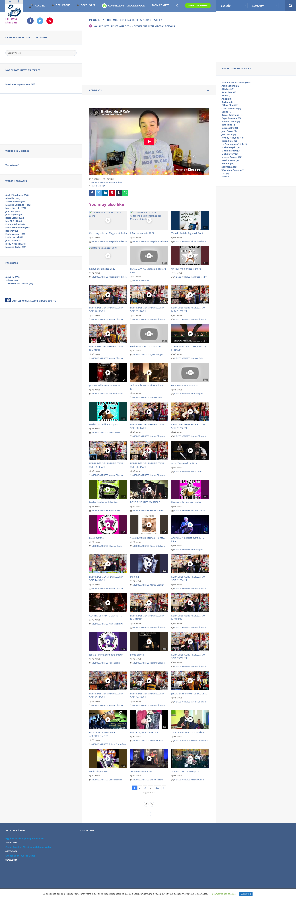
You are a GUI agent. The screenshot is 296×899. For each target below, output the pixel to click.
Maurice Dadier (198, 510)
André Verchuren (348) (17, 195)
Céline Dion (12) (230, 105)
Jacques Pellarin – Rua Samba (104, 385)
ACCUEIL (40, 5)
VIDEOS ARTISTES (100, 182)
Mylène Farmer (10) (232, 157)
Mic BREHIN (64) (14, 221)
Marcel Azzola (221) (15, 208)
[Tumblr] (119, 193)
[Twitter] (99, 193)
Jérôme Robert (115, 182)
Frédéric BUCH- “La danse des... (146, 346)
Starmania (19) (229, 166)
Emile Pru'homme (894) (17, 227)
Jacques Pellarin (116, 393)
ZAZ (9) (225, 173)
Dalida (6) (227, 111)
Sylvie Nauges (156, 354)
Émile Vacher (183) (15, 234)
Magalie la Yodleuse (118, 241)
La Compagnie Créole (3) (234, 144)
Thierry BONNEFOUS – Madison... (189, 732)
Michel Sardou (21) (231, 150)
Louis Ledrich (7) (14, 237)
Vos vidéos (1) (12, 164)
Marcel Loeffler (157, 585)
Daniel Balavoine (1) (232, 114)
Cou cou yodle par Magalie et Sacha (108, 233)
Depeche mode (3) (231, 118)
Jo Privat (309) (12, 211)
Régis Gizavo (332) (15, 217)
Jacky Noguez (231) (15, 243)
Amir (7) (226, 95)
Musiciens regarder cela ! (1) (20, 84)
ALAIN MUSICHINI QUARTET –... (106, 615)
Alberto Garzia (156, 740)
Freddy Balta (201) (15, 224)
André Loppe (197, 393)
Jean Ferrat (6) (229, 131)
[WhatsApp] (125, 193)
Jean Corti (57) (13, 240)
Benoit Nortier (156, 510)
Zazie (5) (226, 176)
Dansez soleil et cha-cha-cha (186, 502)
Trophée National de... (141, 771)
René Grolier (114, 432)
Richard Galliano (198, 241)
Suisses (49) (11, 280)
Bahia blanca (137, 654)
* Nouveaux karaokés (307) (236, 82)
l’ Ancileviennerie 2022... (143, 233)
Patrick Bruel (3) (230, 160)
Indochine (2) (229, 124)
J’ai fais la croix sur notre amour (106, 654)
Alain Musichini (116, 623)
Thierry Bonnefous (117, 744)
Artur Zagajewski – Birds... (185, 463)
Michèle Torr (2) (230, 153)
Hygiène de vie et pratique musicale (24, 838)
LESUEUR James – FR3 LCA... (145, 732)
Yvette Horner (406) (15, 201)
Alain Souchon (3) (231, 85)
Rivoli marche (96, 537)
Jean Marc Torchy (199, 277)
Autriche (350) (12, 277)
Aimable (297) (12, 198)
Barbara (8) (227, 102)
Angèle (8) (227, 98)
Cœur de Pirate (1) (231, 108)
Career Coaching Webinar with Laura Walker (28, 847)
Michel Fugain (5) (231, 147)
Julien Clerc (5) (229, 140)
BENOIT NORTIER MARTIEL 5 (145, 502)
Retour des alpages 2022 (102, 268)
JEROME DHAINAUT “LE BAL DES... (189, 693)
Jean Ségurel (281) (14, 214)
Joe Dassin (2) (229, 134)
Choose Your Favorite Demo (20, 855)
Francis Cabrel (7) (231, 121)
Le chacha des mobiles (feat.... (105, 502)
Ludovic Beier (197, 358)
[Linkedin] (105, 193)
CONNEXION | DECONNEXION (126, 5)
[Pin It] (112, 193)
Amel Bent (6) (229, 92)
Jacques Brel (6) (230, 127)
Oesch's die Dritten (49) (20, 283)
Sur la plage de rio (98, 771)
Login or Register (198, 5)
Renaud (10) (228, 163)
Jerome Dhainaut (116, 319)
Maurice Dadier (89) (15, 246)
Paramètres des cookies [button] (223, 893)
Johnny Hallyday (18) (233, 137)
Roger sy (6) (11, 230)
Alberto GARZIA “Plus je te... (186, 771)
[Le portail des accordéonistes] (14, 15)
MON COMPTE (160, 5)
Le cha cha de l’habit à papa (103, 424)
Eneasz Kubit (197, 471)
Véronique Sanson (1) (233, 170)
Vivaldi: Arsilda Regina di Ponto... (188, 233)
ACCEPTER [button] (246, 894)
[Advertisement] (256, 36)
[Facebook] (92, 193)
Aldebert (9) (228, 89)
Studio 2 (134, 576)
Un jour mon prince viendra (186, 268)
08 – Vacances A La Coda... (185, 385)
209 (157, 787)
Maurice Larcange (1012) (18, 204)
